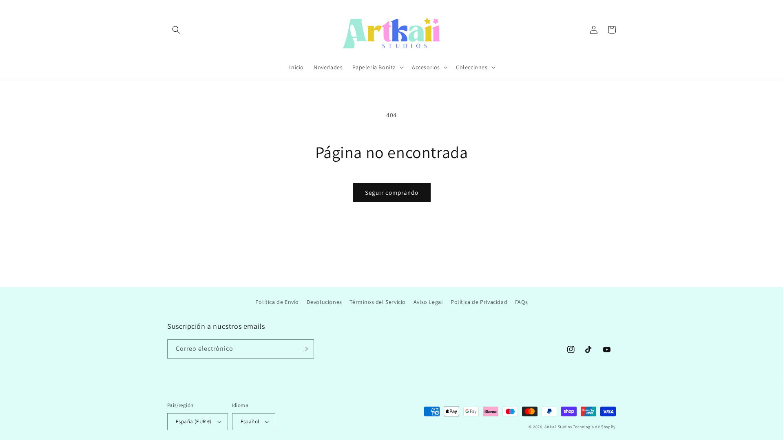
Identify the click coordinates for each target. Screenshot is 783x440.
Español (250, 421)
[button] (176, 30)
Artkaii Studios (558, 426)
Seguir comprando (391, 192)
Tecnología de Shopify (594, 426)
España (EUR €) (194, 421)
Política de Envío (277, 302)
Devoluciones (324, 302)
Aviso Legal (428, 302)
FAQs (521, 302)
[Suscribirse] (305, 349)
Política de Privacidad (479, 302)
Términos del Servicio (377, 302)
